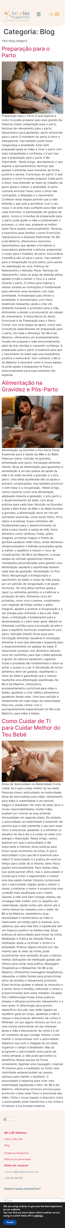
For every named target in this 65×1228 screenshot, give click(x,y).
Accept (10, 1222)
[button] (38, 14)
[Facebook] (57, 14)
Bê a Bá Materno (15, 1132)
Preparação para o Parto (26, 52)
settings (38, 1215)
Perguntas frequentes (16, 1152)
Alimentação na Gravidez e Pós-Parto (30, 386)
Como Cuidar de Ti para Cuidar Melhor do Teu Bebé (31, 728)
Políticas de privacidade (17, 1159)
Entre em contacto (16, 1165)
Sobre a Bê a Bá (13, 1138)
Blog (6, 1145)
